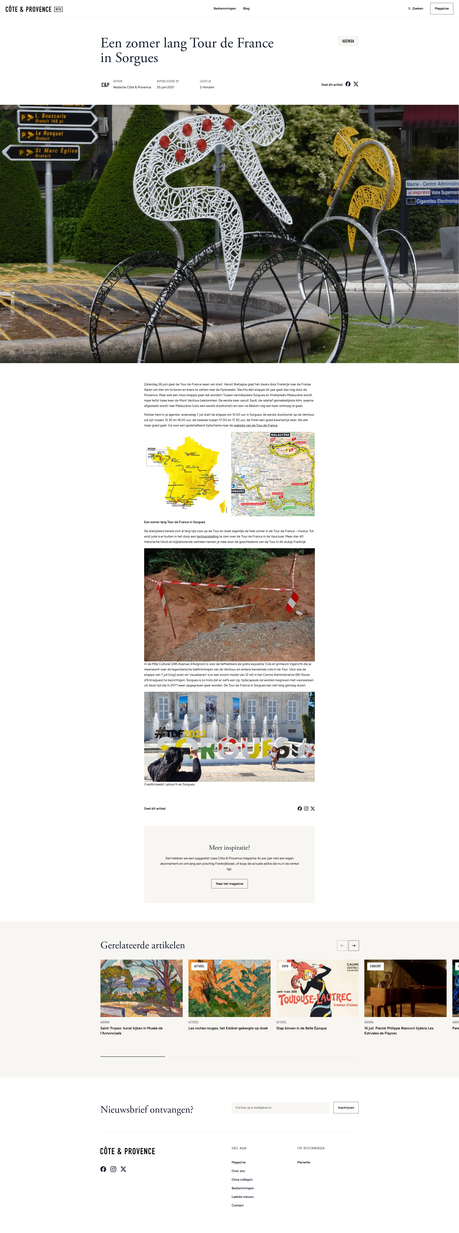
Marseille (303, 1162)
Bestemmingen (225, 8)
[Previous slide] (342, 945)
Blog (246, 8)
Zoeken (417, 8)
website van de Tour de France (256, 425)
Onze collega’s (242, 1180)
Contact (237, 1205)
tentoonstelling (208, 536)
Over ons (238, 1171)
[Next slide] (354, 945)
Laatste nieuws (243, 1197)
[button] (132, 1056)
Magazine (442, 8)
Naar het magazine (229, 884)
